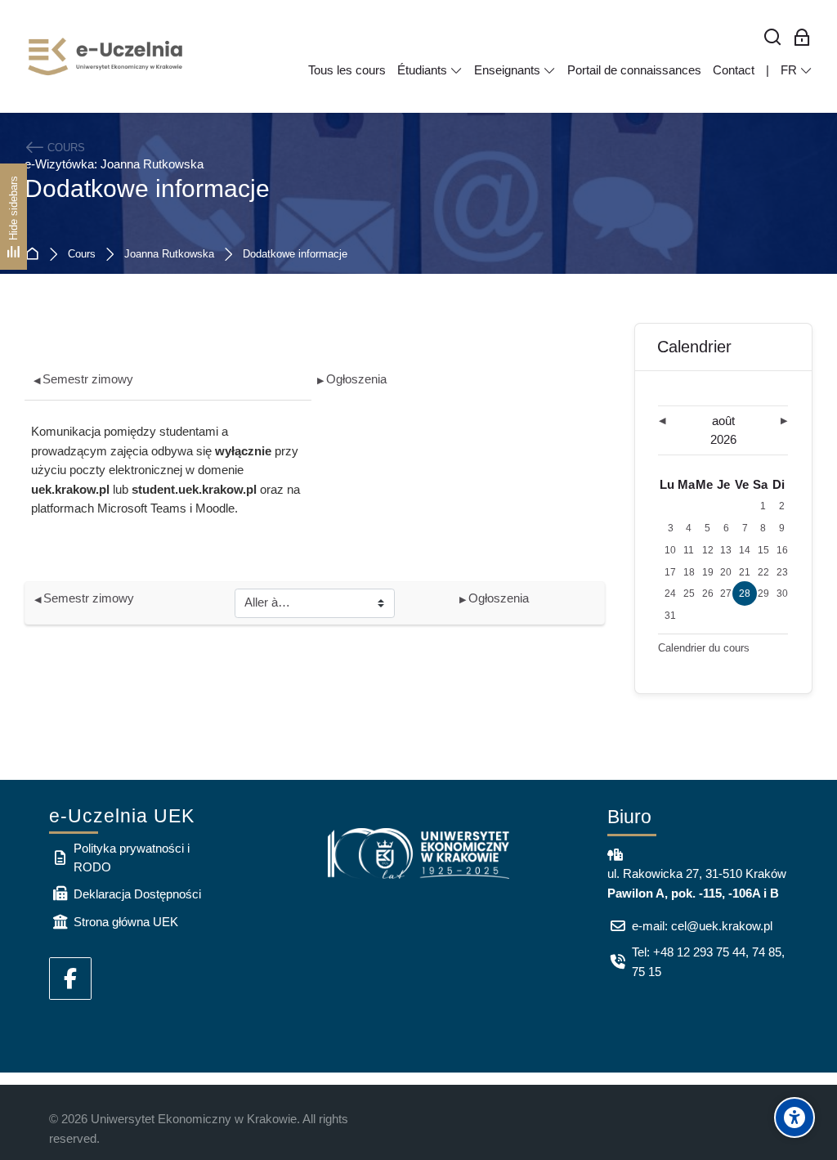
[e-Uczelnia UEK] (106, 56)
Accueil (36, 254)
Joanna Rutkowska (169, 254)
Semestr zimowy (83, 379)
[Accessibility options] (794, 1117)
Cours (82, 254)
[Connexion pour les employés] (802, 38)
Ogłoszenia (352, 379)
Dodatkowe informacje (295, 254)
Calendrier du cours (704, 648)
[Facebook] (70, 978)
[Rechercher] (773, 38)
